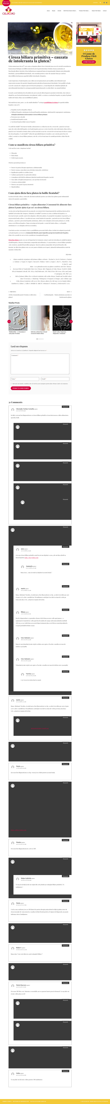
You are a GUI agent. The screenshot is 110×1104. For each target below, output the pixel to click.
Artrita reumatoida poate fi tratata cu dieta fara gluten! (22, 294)
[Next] (71, 321)
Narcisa (28, 674)
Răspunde (65, 406)
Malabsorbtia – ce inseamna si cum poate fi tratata (17, 332)
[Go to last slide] (9, 321)
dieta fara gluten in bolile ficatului (39, 192)
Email (44, 379)
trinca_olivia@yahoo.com (18, 830)
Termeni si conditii (7, 1101)
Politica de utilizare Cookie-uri (38, 1101)
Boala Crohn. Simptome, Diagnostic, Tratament (59, 332)
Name (13, 379)
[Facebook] (104, 2)
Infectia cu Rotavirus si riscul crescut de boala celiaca (39, 332)
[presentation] (18, 318)
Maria (18, 903)
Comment (14, 355)
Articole (59, 10)
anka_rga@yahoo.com (31, 557)
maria (23, 588)
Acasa (48, 10)
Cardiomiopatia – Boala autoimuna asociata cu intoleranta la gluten (58, 294)
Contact (105, 10)
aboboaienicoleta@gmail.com (40, 728)
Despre (53, 10)
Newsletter (95, 2)
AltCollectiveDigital (103, 1101)
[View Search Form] (100, 2)
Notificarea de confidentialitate (21, 1101)
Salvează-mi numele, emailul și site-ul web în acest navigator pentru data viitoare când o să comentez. (40, 383)
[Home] (9, 53)
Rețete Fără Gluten (96, 10)
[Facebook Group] (107, 2)
